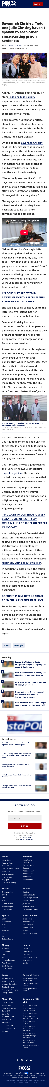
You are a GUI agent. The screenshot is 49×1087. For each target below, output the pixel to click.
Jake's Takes (27, 919)
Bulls (4, 924)
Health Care (27, 960)
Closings (26, 868)
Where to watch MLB (31, 1013)
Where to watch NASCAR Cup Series (30, 1017)
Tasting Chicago (8, 987)
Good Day (6, 871)
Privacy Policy (27, 837)
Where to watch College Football (29, 1009)
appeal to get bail (12, 473)
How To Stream (8, 1002)
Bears (4, 919)
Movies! (26, 930)
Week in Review (8, 981)
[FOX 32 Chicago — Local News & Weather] (9, 4)
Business (5, 948)
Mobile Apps (6, 1005)
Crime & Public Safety (10, 869)
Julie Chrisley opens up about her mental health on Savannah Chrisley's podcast (22, 424)
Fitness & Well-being (30, 957)
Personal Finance (8, 960)
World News (6, 866)
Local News (6, 860)
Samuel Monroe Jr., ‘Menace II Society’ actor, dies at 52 (16, 765)
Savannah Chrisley (32, 142)
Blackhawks (6, 922)
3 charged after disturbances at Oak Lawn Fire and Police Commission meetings (29, 694)
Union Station (7, 909)
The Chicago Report (30, 898)
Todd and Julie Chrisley (21, 97)
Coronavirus (27, 951)
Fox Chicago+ (28, 924)
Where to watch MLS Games (31, 1046)
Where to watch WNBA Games (29, 1041)
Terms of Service (26, 839)
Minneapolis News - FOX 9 (30, 989)
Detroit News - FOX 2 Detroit (31, 984)
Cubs (4, 927)
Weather (27, 856)
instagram (22, 1060)
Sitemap (5, 1031)
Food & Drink (28, 927)
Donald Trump (28, 900)
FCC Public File (7, 1025)
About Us (7, 998)
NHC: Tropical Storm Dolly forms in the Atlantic (16, 776)
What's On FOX (28, 922)
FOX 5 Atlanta (28, 45)
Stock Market (7, 969)
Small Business (7, 966)
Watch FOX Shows (30, 933)
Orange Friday (7, 993)
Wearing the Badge (9, 984)
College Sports (7, 939)
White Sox (6, 930)
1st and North (7, 978)
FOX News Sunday (9, 882)
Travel (4, 895)
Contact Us (6, 1011)
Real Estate (6, 963)
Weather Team (28, 871)
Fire (3, 933)
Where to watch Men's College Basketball (29, 1028)
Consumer (6, 951)
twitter (27, 1060)
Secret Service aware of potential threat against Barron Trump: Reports (17, 744)
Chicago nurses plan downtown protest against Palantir (16, 787)
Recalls (25, 963)
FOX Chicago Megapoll (7, 878)
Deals (4, 954)
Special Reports (8, 874)
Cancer (25, 948)
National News (7, 863)
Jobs (3, 957)
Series (5, 974)
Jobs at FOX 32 (7, 1019)
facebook (18, 1060)
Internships (6, 1022)
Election (26, 892)
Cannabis (26, 954)
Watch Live (38, 4)
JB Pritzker (27, 903)
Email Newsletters (9, 1008)
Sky (3, 936)
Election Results (29, 895)
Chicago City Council (30, 909)
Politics (26, 888)
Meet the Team (8, 1017)
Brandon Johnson (29, 906)
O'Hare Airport (7, 903)
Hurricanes (27, 876)
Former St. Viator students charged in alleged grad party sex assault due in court (30, 664)
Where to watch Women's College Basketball (29, 1035)
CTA (3, 898)
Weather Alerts (28, 865)
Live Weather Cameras (28, 861)
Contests (5, 1014)
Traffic (5, 888)
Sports (5, 915)
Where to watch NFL (31, 1005)
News (36, 45)
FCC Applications (8, 1028)
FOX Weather (28, 879)
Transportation (7, 892)
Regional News (31, 974)
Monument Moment (10, 990)
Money (5, 945)
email (31, 1060)
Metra (4, 900)
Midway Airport (8, 906)
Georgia (18, 645)
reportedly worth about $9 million (21, 562)
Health (26, 945)
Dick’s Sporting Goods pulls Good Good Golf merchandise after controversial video (16, 755)
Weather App (28, 874)
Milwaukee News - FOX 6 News (30, 979)
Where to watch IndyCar (29, 1022)
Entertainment (31, 915)
